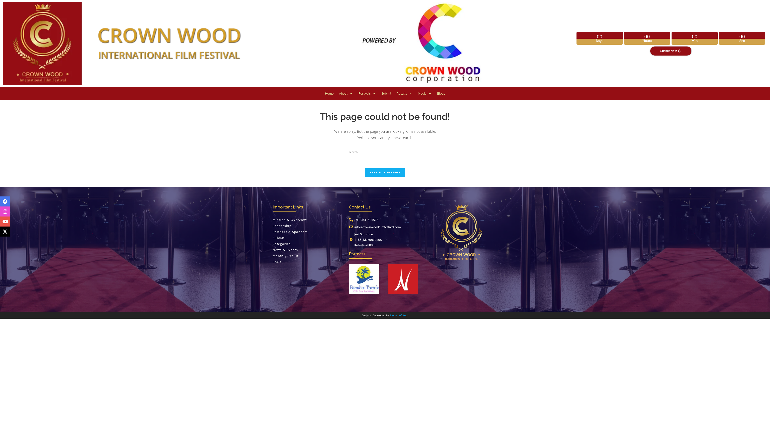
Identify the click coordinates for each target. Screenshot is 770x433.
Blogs (441, 93)
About (343, 93)
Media (422, 93)
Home (329, 93)
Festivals (365, 93)
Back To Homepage (385, 172)
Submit (386, 93)
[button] (346, 93)
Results (402, 93)
